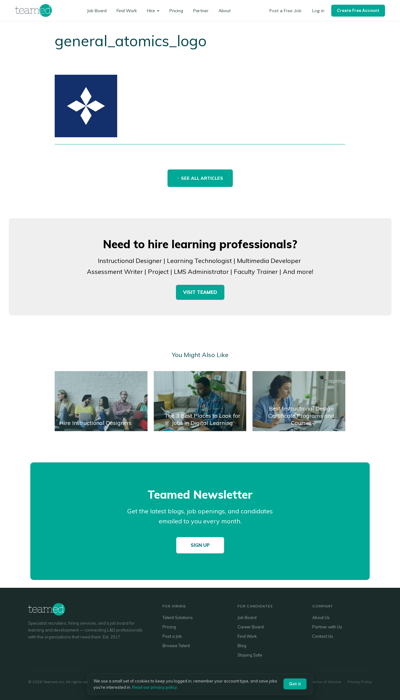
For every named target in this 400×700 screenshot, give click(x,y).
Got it (295, 684)
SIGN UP (200, 545)
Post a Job (172, 636)
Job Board (97, 10)
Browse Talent (176, 645)
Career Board (251, 626)
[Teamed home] (33, 10)
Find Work (127, 10)
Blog (242, 645)
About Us (321, 617)
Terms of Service (326, 681)
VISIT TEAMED (200, 292)
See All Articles (202, 178)
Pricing (176, 10)
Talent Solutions (177, 617)
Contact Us (322, 636)
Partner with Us (327, 626)
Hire (151, 10)
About (224, 10)
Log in (318, 10)
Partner (200, 10)
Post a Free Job (285, 10)
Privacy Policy (360, 681)
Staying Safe (250, 654)
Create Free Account (358, 10)
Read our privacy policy (154, 687)
